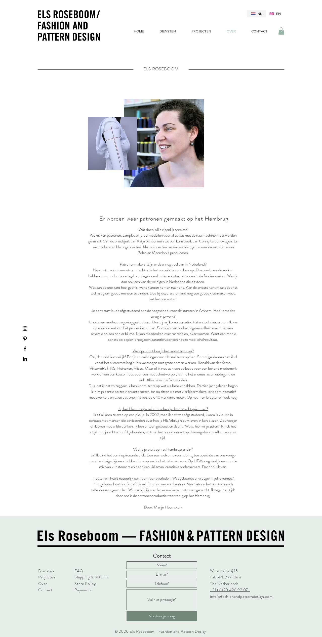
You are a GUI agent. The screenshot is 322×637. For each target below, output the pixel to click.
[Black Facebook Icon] (25, 349)
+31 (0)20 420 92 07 (230, 590)
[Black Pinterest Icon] (25, 339)
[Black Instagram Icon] (25, 328)
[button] (281, 31)
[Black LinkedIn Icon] (25, 359)
